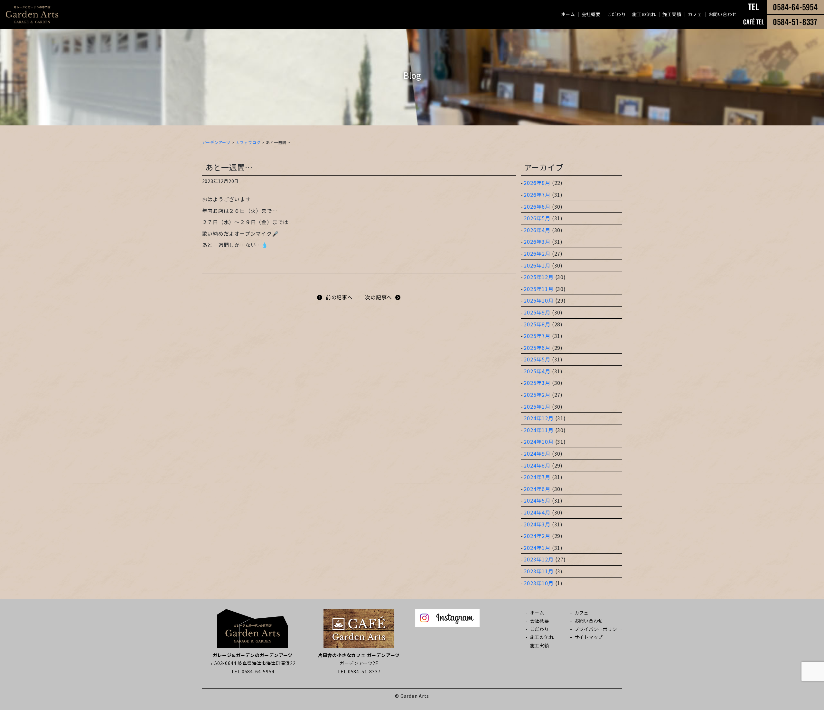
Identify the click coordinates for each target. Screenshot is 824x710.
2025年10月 (538, 300)
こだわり (616, 14)
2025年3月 (537, 383)
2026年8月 (537, 183)
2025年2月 (537, 394)
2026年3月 (537, 241)
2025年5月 (537, 359)
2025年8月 (537, 324)
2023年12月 (538, 559)
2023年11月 (538, 571)
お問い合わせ (722, 14)
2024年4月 (537, 512)
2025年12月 (538, 277)
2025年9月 (537, 312)
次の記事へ (378, 297)
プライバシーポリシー (598, 629)
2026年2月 (537, 253)
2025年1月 (537, 406)
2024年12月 (538, 418)
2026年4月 (537, 230)
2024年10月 (538, 441)
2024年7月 (537, 477)
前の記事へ (339, 297)
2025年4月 (537, 371)
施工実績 (671, 14)
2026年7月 (537, 194)
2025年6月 (537, 347)
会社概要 (591, 14)
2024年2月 (537, 536)
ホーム (568, 14)
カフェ (695, 14)
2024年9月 (537, 453)
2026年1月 (537, 265)
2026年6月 (537, 206)
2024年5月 (537, 500)
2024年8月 (537, 465)
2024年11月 (538, 430)
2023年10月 (538, 583)
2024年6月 (537, 489)
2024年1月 (537, 547)
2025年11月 (538, 289)
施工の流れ (644, 14)
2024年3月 (537, 524)
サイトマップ (589, 637)
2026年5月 (537, 218)
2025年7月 (537, 336)
